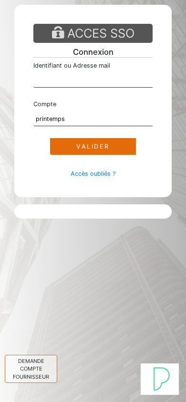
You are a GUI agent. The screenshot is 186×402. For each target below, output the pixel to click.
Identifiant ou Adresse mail (71, 65)
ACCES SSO (99, 33)
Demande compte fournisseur (31, 369)
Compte (44, 104)
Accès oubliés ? (93, 173)
